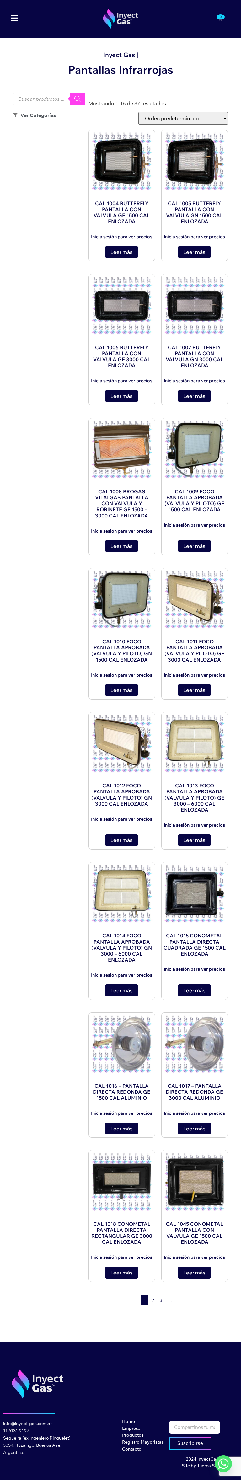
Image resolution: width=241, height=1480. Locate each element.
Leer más (121, 252)
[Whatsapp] (223, 1463)
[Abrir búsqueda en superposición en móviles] (49, 99)
